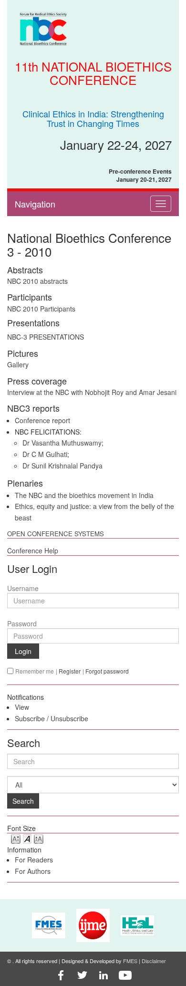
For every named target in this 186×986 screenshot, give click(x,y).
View (22, 707)
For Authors (33, 871)
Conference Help (32, 550)
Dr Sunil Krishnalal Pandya (62, 465)
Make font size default (27, 838)
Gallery (18, 364)
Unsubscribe (69, 718)
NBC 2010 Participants (41, 308)
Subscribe (30, 718)
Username (23, 588)
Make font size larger (38, 838)
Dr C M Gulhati (44, 454)
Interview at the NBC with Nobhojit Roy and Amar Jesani (91, 392)
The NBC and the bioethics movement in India (84, 495)
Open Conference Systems (55, 533)
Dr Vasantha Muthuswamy (62, 442)
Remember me (34, 671)
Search (23, 801)
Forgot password (107, 671)
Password (22, 623)
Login (23, 651)
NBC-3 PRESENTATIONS (45, 337)
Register (70, 671)
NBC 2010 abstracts (37, 281)
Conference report (42, 420)
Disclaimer (154, 961)
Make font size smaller (16, 838)
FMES (130, 961)
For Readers (34, 859)
